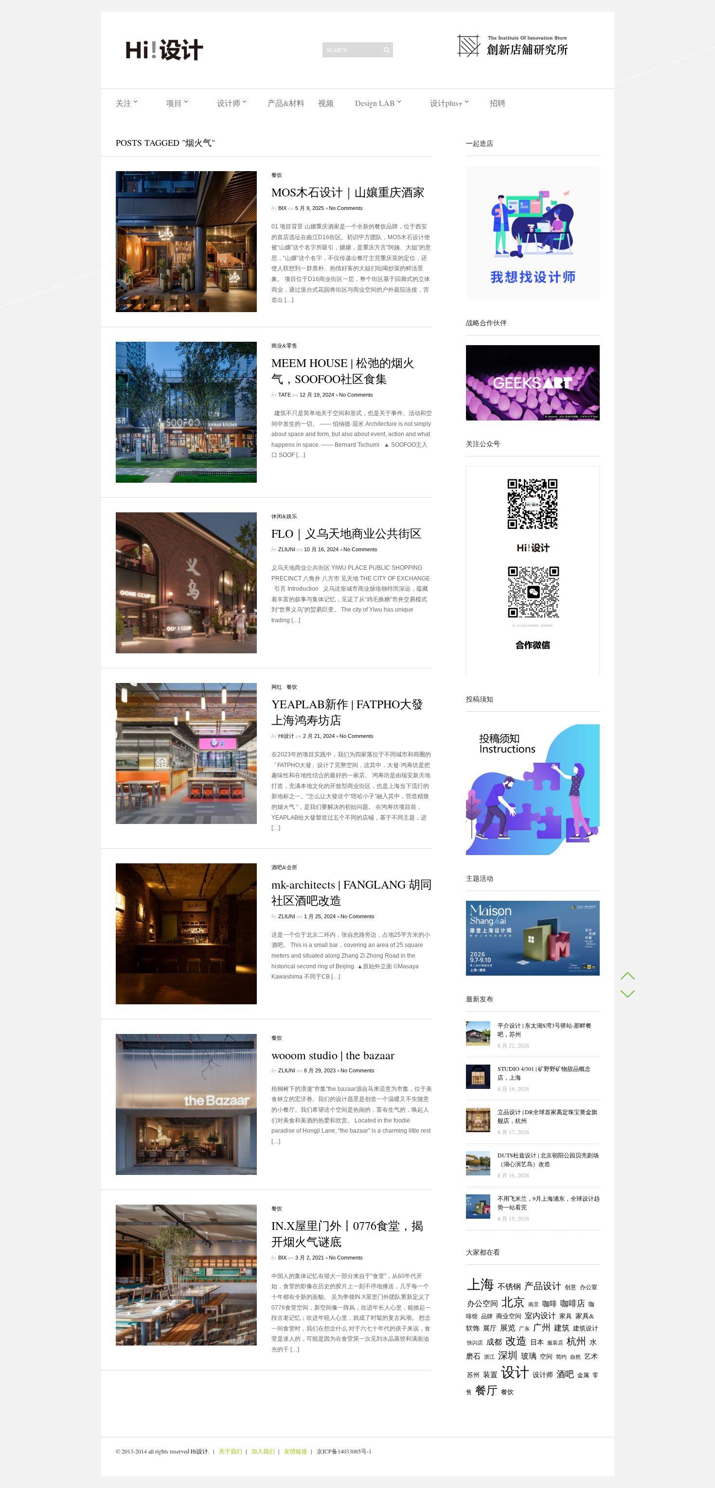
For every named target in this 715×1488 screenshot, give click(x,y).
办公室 (588, 1287)
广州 (542, 1327)
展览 (508, 1327)
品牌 (487, 1316)
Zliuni (286, 549)
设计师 (228, 103)
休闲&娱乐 (284, 516)
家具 (565, 1316)
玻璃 (528, 1355)
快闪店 (475, 1342)
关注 (123, 103)
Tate (284, 395)
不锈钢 (509, 1286)
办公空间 (482, 1303)
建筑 (562, 1327)
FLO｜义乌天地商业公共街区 (346, 533)
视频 (326, 103)
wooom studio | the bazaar (332, 1055)
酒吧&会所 (284, 867)
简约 (561, 1356)
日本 (537, 1342)
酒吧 (565, 1374)
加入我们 (263, 1451)
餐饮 (276, 174)
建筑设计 (585, 1328)
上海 (480, 1284)
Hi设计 (286, 736)
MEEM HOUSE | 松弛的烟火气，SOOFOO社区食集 (342, 370)
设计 (515, 1371)
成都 (494, 1341)
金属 (583, 1375)
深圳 (508, 1355)
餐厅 (486, 1390)
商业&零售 (284, 345)
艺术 (591, 1356)
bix (282, 208)
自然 (575, 1356)
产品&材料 (286, 103)
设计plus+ (446, 103)
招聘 (497, 103)
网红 (276, 686)
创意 (570, 1287)
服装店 (555, 1342)
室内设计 (540, 1315)
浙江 (489, 1356)
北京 (513, 1302)
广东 (524, 1328)
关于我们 (230, 1451)
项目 (174, 103)
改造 (516, 1340)
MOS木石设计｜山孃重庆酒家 (348, 192)
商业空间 (508, 1316)
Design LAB (375, 103)
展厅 (490, 1328)
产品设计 (542, 1285)
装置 (490, 1374)
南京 (533, 1304)
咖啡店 (572, 1303)
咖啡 (549, 1303)
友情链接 (295, 1451)
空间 (546, 1356)
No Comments (346, 208)
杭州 (576, 1341)
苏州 (473, 1375)
